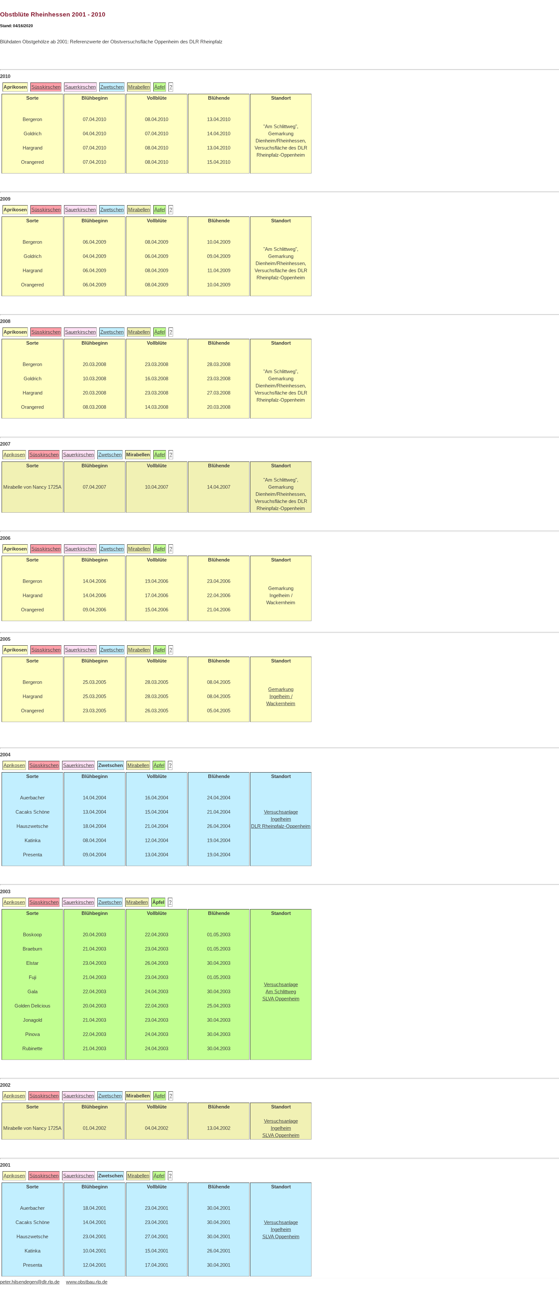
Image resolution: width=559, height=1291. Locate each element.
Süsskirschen (45, 87)
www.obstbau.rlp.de (86, 1282)
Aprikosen (14, 454)
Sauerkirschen (80, 87)
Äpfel (159, 87)
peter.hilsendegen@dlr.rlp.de (30, 1282)
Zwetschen (112, 87)
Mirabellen (139, 87)
